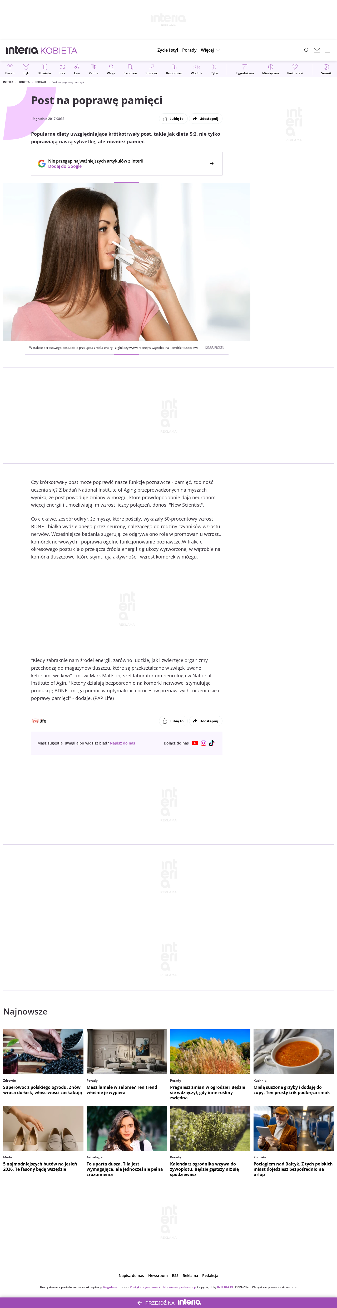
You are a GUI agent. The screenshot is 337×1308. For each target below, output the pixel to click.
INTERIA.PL (225, 1287)
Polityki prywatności (145, 1287)
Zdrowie (41, 82)
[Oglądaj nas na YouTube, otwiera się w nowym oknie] (195, 743)
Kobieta (24, 82)
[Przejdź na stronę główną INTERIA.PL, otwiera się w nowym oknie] (22, 50)
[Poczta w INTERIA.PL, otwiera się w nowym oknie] (317, 50)
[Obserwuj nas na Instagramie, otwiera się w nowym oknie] (203, 743)
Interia (8, 82)
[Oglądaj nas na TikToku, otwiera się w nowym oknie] (212, 743)
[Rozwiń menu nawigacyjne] (327, 50)
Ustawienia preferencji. (178, 1287)
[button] (211, 50)
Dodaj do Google (93, 166)
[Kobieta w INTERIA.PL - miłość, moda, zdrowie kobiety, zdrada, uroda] (59, 50)
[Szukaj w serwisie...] (306, 50)
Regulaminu (112, 1287)
